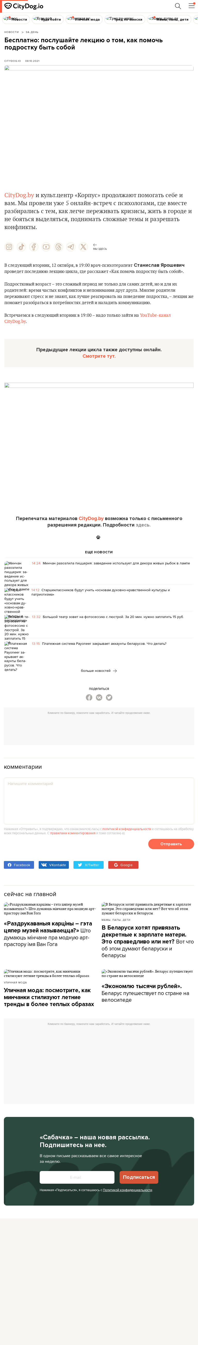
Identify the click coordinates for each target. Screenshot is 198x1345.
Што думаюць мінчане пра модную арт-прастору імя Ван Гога (48, 934)
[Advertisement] (101, 728)
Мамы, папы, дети (116, 920)
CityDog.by (19, 195)
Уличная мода (15, 982)
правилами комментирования (72, 833)
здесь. (143, 525)
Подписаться (139, 1177)
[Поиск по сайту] (178, 6)
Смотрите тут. (99, 356)
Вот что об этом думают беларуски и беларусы (148, 941)
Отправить (171, 844)
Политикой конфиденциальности (127, 1190)
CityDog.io (12, 61)
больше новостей (96, 670)
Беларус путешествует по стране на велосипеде (145, 993)
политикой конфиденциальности (126, 828)
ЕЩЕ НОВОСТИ (99, 552)
